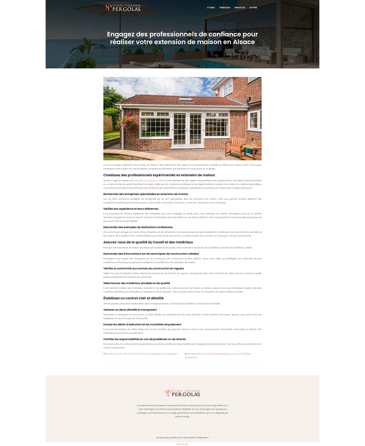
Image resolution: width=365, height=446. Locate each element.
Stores (211, 7)
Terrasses (224, 7)
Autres (253, 7)
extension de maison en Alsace (150, 180)
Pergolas (240, 7)
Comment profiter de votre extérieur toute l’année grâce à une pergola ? (142, 353)
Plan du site (182, 444)
